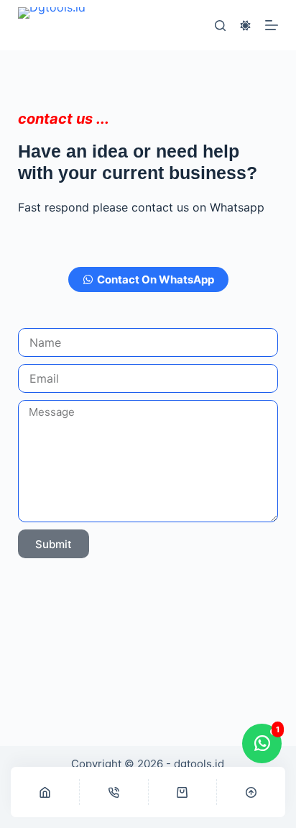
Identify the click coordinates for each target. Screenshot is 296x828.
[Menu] (271, 25)
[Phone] (114, 792)
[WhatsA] (183, 792)
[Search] (220, 25)
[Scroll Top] (251, 792)
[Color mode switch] (245, 25)
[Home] (45, 792)
